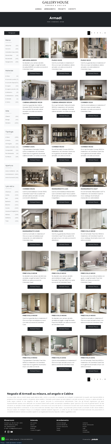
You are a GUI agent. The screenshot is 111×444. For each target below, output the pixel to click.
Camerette (86, 432)
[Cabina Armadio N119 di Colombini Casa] (35, 90)
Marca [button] (7, 40)
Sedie (58, 430)
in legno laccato (11, 89)
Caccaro (11, 48)
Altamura (11, 191)
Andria (11, 195)
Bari (11, 198)
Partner (32, 428)
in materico (11, 92)
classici (11, 116)
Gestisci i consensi (16, 442)
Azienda (38, 9)
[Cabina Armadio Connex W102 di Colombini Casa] (93, 134)
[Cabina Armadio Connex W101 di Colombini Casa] (35, 176)
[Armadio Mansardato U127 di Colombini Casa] (93, 176)
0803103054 (11, 426)
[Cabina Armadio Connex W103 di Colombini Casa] (64, 134)
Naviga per (11, 33)
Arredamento (50, 9)
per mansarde (11, 153)
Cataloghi (33, 426)
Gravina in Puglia (11, 211)
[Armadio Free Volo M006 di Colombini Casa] (64, 303)
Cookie (8, 442)
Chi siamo (33, 423)
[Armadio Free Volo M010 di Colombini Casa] (93, 261)
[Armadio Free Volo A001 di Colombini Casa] (93, 345)
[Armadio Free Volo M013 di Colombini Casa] (64, 261)
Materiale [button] (9, 71)
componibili (11, 150)
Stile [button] (7, 111)
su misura (11, 156)
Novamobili (11, 58)
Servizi (32, 424)
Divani (85, 426)
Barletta (11, 201)
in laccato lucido (11, 79)
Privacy (3, 442)
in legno (11, 86)
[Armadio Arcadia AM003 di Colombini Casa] (35, 48)
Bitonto (11, 204)
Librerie (85, 423)
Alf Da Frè (11, 45)
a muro (11, 137)
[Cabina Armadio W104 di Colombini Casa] (64, 90)
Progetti (62, 9)
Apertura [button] (9, 166)
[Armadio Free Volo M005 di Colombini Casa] (93, 303)
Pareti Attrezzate (88, 424)
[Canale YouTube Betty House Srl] (11, 431)
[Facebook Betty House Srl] (5, 431)
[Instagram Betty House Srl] (8, 431)
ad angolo (11, 143)
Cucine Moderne (62, 424)
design (11, 119)
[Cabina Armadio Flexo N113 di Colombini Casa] (93, 48)
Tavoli (58, 428)
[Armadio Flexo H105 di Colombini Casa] (64, 48)
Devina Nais (11, 55)
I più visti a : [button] (10, 186)
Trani (11, 221)
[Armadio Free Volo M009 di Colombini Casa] (35, 303)
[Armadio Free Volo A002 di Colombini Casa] (64, 345)
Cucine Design (61, 423)
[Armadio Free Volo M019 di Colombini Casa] (93, 219)
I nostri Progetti (35, 430)
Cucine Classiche (62, 426)
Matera (11, 214)
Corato (11, 208)
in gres (11, 76)
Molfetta (11, 217)
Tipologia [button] (9, 132)
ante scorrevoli (11, 177)
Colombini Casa (11, 52)
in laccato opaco (11, 82)
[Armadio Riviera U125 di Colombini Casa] (64, 219)
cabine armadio (11, 147)
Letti (84, 428)
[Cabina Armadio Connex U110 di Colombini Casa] (93, 90)
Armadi (62, 21)
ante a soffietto (11, 171)
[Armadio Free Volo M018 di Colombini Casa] (35, 261)
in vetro (11, 102)
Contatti (72, 9)
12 (105, 33)
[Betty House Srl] (55, 3)
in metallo (11, 99)
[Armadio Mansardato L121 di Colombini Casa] (64, 176)
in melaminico (11, 95)
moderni (11, 123)
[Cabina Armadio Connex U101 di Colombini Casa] (35, 134)
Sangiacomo (11, 61)
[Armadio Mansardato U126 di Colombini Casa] (35, 219)
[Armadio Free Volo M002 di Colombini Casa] (35, 345)
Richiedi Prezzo (35, 73)
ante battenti (11, 174)
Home (48, 21)
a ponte (11, 140)
